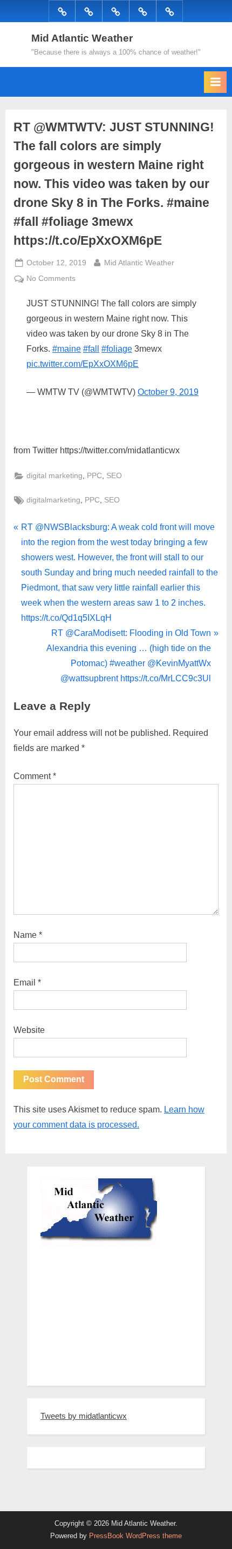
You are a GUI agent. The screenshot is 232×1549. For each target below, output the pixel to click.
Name (27, 935)
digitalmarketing (53, 500)
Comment (34, 776)
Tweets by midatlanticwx (83, 1415)
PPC (94, 476)
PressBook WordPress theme (135, 1536)
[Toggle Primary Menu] (215, 82)
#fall (91, 348)
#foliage (116, 348)
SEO (114, 476)
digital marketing (54, 476)
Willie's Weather (84, 1369)
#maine (66, 348)
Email (27, 982)
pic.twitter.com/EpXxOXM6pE (82, 363)
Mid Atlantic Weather (82, 38)
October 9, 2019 (168, 392)
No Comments (51, 279)
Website (29, 1030)
